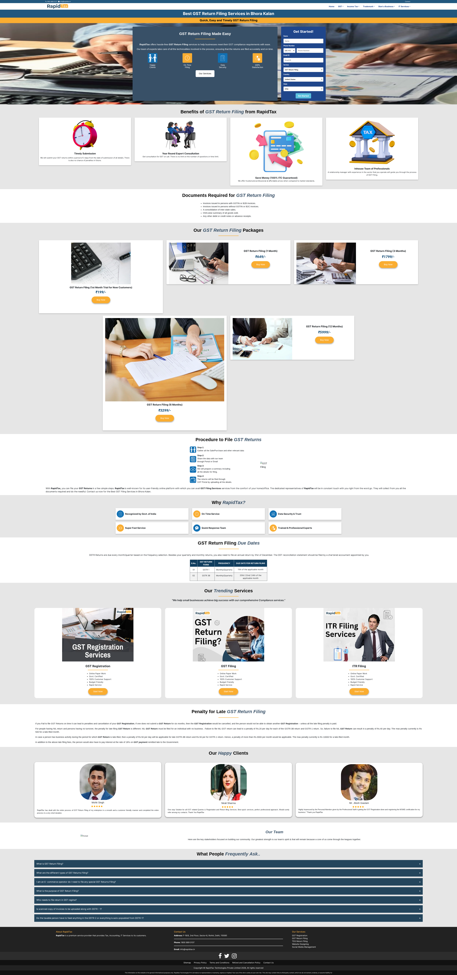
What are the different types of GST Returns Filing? (62, 873)
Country (286, 74)
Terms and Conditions (219, 962)
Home (331, 6)
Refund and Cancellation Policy (246, 962)
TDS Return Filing (300, 941)
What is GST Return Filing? (49, 864)
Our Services (205, 73)
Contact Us (268, 962)
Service (286, 65)
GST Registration (299, 935)
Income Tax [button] (352, 6)
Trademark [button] (368, 6)
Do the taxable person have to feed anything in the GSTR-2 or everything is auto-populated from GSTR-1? (90, 918)
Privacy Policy (200, 962)
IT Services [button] (404, 6)
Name (285, 36)
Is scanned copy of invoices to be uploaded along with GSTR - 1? (69, 909)
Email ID (286, 55)
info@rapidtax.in (187, 949)
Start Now (98, 691)
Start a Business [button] (385, 6)
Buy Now (101, 300)
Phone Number (289, 46)
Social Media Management (304, 947)
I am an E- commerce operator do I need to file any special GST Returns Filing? (76, 882)
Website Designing (300, 944)
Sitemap (187, 962)
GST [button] (340, 6)
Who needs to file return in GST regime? (56, 900)
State (285, 84)
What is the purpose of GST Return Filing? (57, 891)
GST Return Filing (300, 938)
